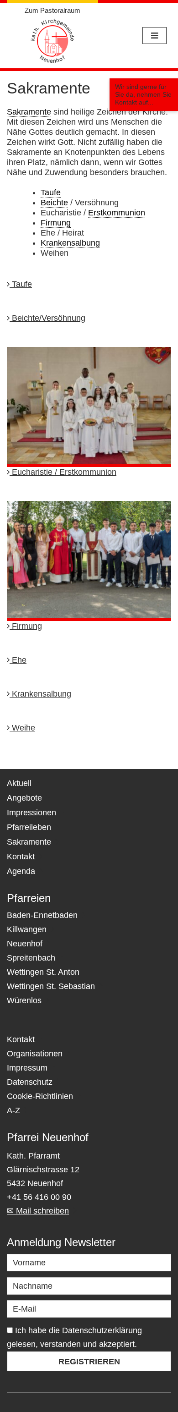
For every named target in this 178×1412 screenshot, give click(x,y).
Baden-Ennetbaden (42, 915)
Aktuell (19, 783)
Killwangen (27, 929)
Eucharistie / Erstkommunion (63, 472)
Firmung (26, 626)
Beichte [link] (54, 202)
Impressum (27, 1067)
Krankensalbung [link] (70, 242)
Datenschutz (29, 1082)
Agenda (21, 871)
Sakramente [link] (29, 111)
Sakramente (29, 841)
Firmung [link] (56, 222)
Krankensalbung (40, 693)
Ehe (18, 660)
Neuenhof (24, 943)
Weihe (22, 727)
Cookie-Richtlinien (40, 1096)
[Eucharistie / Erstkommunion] (89, 406)
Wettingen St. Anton (43, 972)
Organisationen (35, 1053)
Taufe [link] (51, 192)
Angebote (24, 797)
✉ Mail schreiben (38, 1210)
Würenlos (24, 1000)
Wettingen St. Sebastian (51, 986)
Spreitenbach (31, 957)
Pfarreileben (29, 827)
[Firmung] (89, 560)
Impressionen (31, 812)
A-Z (13, 1110)
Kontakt (21, 856)
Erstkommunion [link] (116, 212)
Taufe (21, 284)
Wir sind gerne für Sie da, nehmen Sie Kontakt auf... (143, 94)
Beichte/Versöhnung (47, 318)
